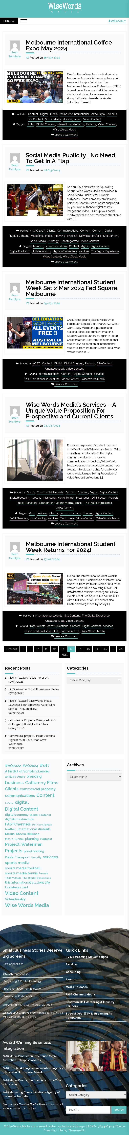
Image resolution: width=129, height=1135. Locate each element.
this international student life (42, 379)
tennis (78, 502)
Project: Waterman (23, 844)
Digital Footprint (20, 251)
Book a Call (116, 20)
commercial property (38, 789)
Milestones (83, 497)
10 (37, 649)
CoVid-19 (9, 803)
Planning (60, 235)
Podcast (46, 839)
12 (54, 649)
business (42, 513)
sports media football (23, 868)
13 (62, 649)
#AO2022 (13, 766)
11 (46, 649)
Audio (21, 776)
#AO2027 (39, 230)
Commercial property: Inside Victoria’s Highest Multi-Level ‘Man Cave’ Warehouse (31, 740)
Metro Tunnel (66, 497)
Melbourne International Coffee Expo (82, 114)
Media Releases (77, 987)
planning (32, 839)
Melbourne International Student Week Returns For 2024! (71, 547)
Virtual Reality (15, 899)
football (36, 497)
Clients (51, 230)
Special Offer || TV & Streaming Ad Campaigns (89, 1015)
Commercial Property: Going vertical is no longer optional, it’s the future (32, 722)
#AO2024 (30, 766)
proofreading (38, 518)
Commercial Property (50, 492)
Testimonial (67, 518)
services (84, 251)
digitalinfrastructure (65, 251)
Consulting (73, 972)
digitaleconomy (41, 251)
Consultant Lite (53, 1130)
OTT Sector (99, 497)
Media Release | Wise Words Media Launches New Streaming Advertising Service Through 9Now (31, 704)
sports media (64, 502)
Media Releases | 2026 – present (28, 677)
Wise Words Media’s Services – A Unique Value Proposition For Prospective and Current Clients (71, 410)
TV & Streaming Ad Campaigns (87, 956)
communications (56, 246)
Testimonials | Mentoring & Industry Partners (90, 1004)
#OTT (36, 363)
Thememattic (76, 1130)
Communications (67, 230)
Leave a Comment (66, 135)
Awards (71, 979)
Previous (11, 649)
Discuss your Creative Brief (19, 1012)
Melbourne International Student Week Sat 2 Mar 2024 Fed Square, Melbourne (72, 288)
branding (38, 246)
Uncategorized (72, 119)
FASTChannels (19, 518)
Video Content (92, 119)
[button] (71, 1056)
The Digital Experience (105, 251)
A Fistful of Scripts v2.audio (27, 771)
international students (70, 124)
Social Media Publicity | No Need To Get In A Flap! (70, 158)
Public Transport (27, 502)
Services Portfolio (90, 235)
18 (105, 649)
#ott (32, 513)
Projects (112, 114)
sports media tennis (21, 873)
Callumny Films (41, 782)
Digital (44, 114)
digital (30, 124)
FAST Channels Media (42, 825)
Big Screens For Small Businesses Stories (33, 689)
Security (36, 857)
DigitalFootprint (19, 497)
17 (96, 649)
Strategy (53, 241)
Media (54, 114)
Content (33, 114)
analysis (10, 776)
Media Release (27, 834)
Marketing (37, 235)
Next (65, 654)
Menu (7, 20)
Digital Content (45, 124)
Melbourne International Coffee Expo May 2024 (69, 45)
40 (121, 649)
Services (72, 964)
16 (88, 649)
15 (79, 649)
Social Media (53, 119)
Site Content (35, 119)
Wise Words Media (64, 129)
